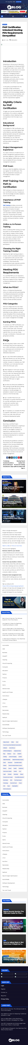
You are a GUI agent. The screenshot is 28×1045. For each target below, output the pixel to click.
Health (15, 768)
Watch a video (6, 545)
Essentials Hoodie (18, 762)
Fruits (4, 681)
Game (4, 685)
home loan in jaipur (7, 771)
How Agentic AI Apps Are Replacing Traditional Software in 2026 (13, 928)
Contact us (4, 992)
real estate (5, 780)
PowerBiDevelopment (19, 777)
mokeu (21, 774)
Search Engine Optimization (10, 721)
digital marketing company (18, 759)
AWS (3, 649)
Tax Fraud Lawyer (18, 780)
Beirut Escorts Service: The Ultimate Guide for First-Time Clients (13, 913)
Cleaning (4, 659)
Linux (3, 703)
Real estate (5, 710)
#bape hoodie (6, 742)
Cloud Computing (7, 663)
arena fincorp (12, 747)
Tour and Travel (6, 735)
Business (4, 652)
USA (4, 785)
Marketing (16, 774)
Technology (5, 732)
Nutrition (4, 706)
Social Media (5, 724)
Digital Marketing (6, 759)
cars (14, 753)
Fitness (4, 768)
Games (10, 768)
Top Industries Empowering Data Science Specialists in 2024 (13, 518)
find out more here (17, 545)
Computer (5, 667)
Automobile (5, 645)
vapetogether (15, 785)
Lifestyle (4, 699)
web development (7, 788)
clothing (5, 756)
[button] (23, 16)
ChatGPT (4, 656)
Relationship (5, 713)
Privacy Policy (5, 999)
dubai (4, 762)
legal (4, 774)
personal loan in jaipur (8, 777)
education (10, 762)
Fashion (4, 674)
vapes (8, 785)
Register (3, 989)
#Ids (17, 742)
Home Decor (5, 695)
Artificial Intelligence (7, 750)
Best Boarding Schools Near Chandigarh (12, 502)
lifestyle (9, 774)
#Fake (12, 742)
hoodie (15, 771)
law (20, 771)
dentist (20, 756)
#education (14, 40)
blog (4, 753)
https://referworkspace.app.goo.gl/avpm (13, 586)
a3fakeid (5, 747)
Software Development (8, 728)
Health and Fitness (7, 692)
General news (6, 688)
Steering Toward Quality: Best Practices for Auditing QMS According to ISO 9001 (19, 464)
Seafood (4, 717)
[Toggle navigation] (13, 16)
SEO (11, 780)
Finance (4, 677)
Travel (20, 783)
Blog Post (3, 995)
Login (2, 985)
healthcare (21, 768)
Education (5, 24)
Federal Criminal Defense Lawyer (15, 765)
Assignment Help (17, 750)
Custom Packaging (12, 756)
